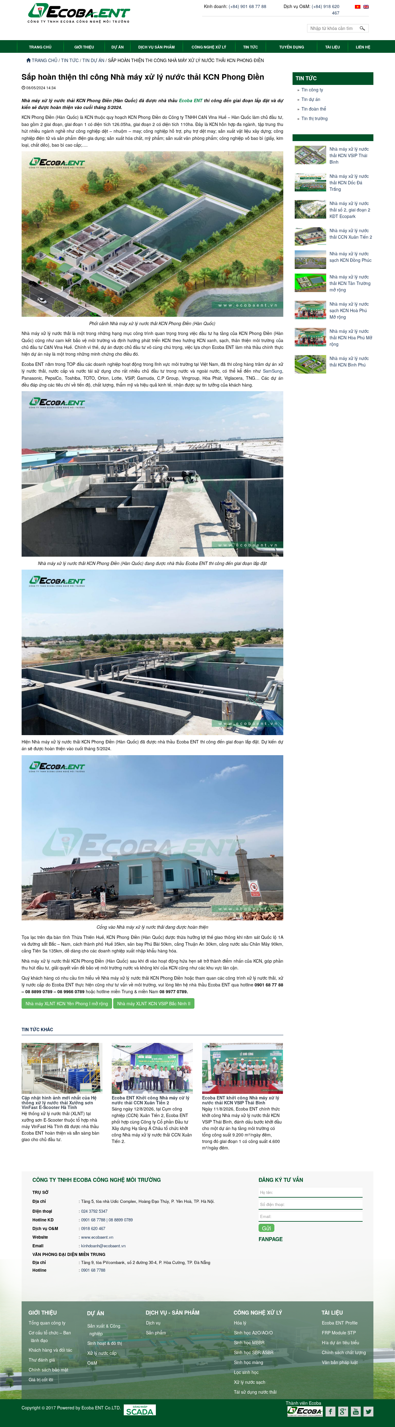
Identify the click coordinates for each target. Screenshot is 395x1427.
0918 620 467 (93, 1228)
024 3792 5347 (94, 1211)
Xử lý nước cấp (102, 1353)
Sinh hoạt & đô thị (104, 1343)
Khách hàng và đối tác (50, 1350)
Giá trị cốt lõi (41, 1379)
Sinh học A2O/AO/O (253, 1332)
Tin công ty (312, 89)
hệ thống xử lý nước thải (100, 1423)
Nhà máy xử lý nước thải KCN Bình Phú (349, 361)
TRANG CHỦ (40, 47)
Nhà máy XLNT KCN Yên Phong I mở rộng (67, 1003)
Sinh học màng (248, 1362)
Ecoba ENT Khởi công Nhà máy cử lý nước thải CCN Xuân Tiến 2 (150, 1099)
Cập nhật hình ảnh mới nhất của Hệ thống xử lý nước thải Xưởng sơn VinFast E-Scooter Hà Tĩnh (59, 1102)
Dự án (117, 47)
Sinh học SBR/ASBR (253, 1352)
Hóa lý (240, 1323)
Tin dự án (93, 60)
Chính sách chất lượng (344, 1352)
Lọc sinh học (246, 1372)
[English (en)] (365, 6)
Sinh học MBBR (249, 1342)
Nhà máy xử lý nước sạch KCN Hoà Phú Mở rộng (349, 310)
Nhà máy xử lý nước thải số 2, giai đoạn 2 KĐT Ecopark (350, 209)
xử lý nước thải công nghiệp (49, 1423)
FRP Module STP (339, 1332)
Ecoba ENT (190, 100)
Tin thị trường (314, 118)
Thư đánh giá (42, 1360)
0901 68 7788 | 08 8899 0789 (107, 1220)
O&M (92, 1363)
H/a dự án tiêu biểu (340, 1342)
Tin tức (250, 47)
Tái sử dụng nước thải (255, 1392)
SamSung (272, 371)
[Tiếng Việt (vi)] (356, 6)
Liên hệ (363, 47)
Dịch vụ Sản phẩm (156, 47)
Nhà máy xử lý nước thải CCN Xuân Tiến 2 (351, 233)
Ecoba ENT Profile (340, 1323)
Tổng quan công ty (47, 1323)
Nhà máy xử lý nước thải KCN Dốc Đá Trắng (349, 182)
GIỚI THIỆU (84, 47)
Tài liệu (332, 47)
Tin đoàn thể (313, 109)
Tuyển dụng (291, 47)
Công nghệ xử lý (209, 47)
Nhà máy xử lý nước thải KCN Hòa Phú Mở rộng (351, 337)
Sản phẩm (156, 1332)
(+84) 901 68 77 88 (247, 6)
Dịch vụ (153, 1323)
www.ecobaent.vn (97, 1237)
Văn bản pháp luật (340, 1362)
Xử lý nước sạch (249, 1382)
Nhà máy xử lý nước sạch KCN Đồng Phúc (351, 256)
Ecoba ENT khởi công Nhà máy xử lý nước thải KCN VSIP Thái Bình (240, 1099)
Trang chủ (44, 60)
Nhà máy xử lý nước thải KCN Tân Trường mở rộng (350, 283)
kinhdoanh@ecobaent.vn (103, 1246)
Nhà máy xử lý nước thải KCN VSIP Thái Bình (349, 155)
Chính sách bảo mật (48, 1369)
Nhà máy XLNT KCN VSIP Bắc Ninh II (153, 1003)
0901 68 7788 (93, 1270)
